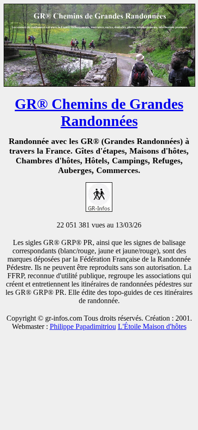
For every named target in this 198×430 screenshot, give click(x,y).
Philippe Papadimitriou (83, 326)
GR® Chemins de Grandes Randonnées (99, 112)
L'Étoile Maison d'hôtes (152, 326)
